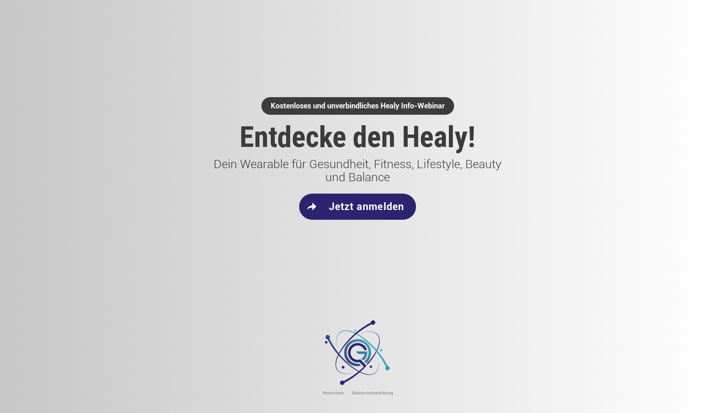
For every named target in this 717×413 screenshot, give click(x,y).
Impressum (333, 393)
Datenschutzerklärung (372, 393)
